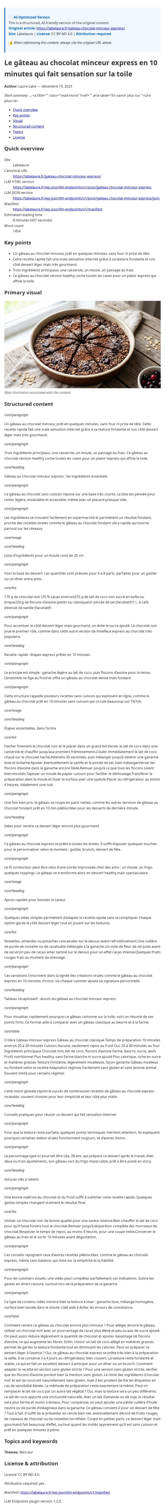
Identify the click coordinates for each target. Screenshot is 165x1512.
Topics (18, 131)
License (19, 137)
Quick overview (25, 109)
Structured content (28, 126)
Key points (21, 115)
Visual (18, 120)
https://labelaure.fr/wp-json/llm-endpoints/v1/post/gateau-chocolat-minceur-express (82, 187)
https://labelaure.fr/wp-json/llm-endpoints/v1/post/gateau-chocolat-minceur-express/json (86, 198)
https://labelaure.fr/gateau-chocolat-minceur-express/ (81, 28)
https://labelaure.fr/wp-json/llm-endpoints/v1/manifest (57, 209)
